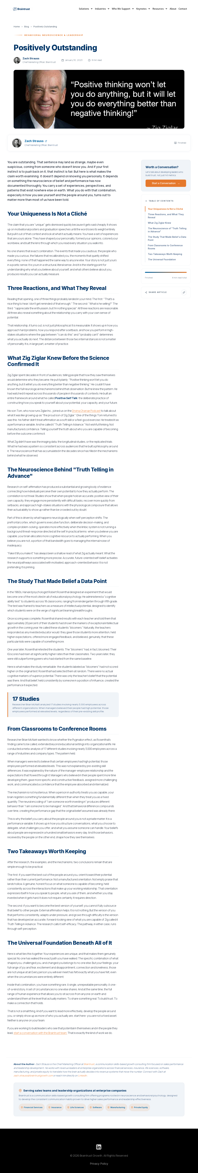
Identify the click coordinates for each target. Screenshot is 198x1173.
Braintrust (89, 1064)
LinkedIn (82, 1075)
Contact (183, 8)
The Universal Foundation (162, 259)
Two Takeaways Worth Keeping (165, 254)
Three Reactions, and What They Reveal (166, 216)
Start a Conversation (166, 183)
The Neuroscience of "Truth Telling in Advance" (167, 230)
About (173, 8)
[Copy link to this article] (184, 292)
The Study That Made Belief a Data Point (167, 238)
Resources (158, 8)
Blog (26, 26)
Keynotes (141, 8)
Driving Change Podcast (86, 411)
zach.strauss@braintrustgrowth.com (33, 1075)
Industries (100, 8)
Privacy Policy (99, 1163)
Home (17, 26)
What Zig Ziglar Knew (159, 222)
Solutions (84, 8)
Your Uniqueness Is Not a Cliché (165, 209)
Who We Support (121, 8)
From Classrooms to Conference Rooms (165, 247)
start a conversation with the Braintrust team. (40, 1033)
